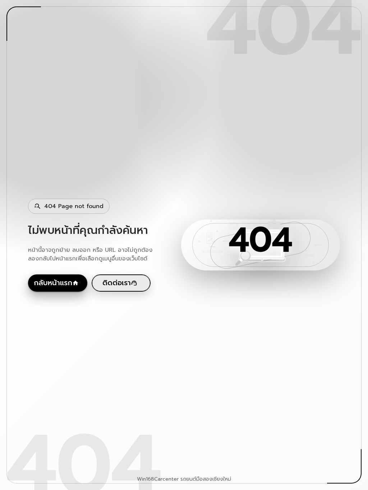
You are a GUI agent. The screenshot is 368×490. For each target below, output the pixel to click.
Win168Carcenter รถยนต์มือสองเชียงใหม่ (184, 479)
